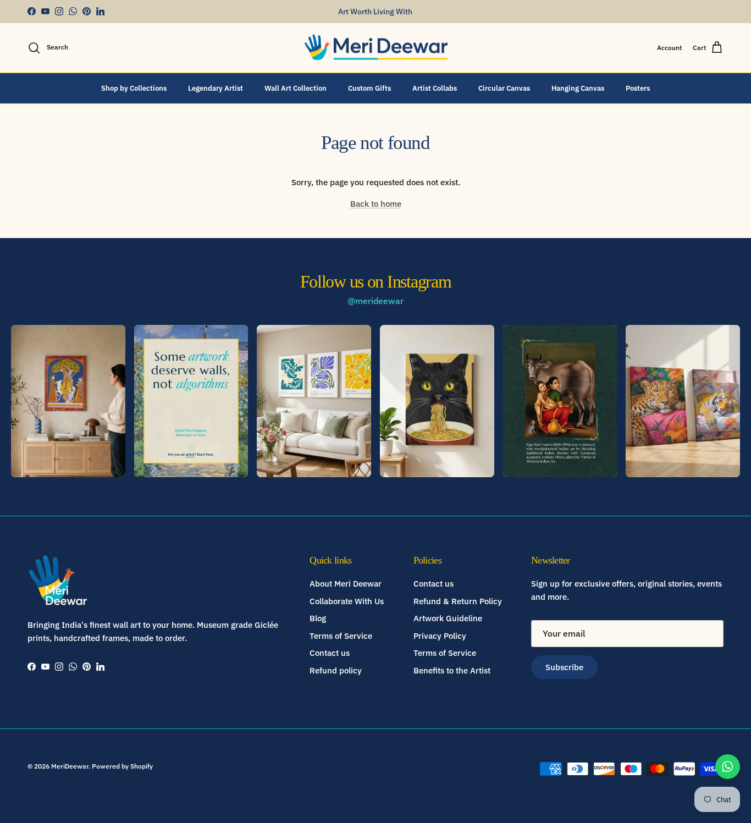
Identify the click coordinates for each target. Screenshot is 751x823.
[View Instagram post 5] (560, 401)
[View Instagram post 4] (437, 401)
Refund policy (336, 670)
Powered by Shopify (122, 766)
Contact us (330, 653)
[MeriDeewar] (376, 48)
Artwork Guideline (447, 618)
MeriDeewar (70, 766)
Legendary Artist (215, 87)
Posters (638, 87)
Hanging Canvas (577, 87)
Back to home (375, 203)
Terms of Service (341, 636)
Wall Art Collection (295, 87)
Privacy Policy (439, 636)
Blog (318, 618)
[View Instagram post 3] (314, 401)
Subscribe (564, 667)
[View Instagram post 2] (191, 401)
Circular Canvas (504, 87)
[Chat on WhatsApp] (727, 766)
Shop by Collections (134, 87)
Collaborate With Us (347, 601)
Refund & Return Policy (457, 601)
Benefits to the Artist (451, 670)
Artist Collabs (434, 87)
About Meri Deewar (346, 583)
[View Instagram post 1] (68, 401)
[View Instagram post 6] (683, 401)
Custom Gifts (369, 87)
